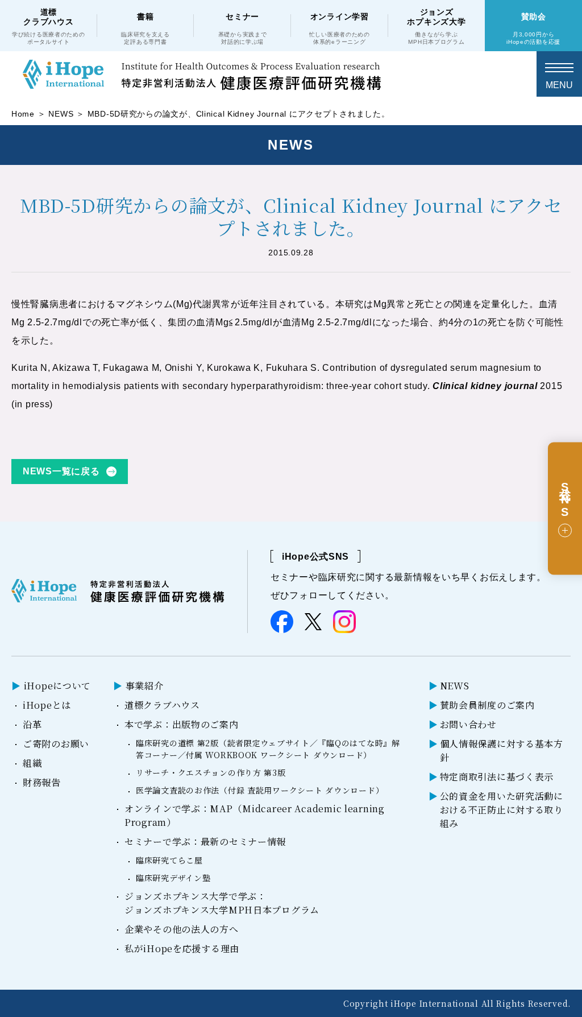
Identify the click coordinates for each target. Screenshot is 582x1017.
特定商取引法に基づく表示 (497, 776)
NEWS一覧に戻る (61, 471)
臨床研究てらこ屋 (169, 860)
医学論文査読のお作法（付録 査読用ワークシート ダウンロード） (260, 790)
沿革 (32, 724)
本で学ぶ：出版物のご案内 (181, 724)
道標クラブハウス (162, 705)
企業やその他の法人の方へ (181, 929)
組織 (32, 763)
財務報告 (42, 782)
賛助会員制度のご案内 (487, 705)
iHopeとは (47, 705)
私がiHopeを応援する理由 (181, 948)
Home (23, 113)
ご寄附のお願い (56, 743)
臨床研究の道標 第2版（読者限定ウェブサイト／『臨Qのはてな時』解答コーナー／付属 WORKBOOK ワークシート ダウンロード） (268, 748)
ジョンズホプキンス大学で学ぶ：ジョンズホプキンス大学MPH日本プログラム (221, 903)
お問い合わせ (468, 724)
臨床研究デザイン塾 (173, 877)
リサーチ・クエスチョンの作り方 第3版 (211, 772)
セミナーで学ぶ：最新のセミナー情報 (205, 841)
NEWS (60, 113)
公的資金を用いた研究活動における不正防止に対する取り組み (501, 809)
